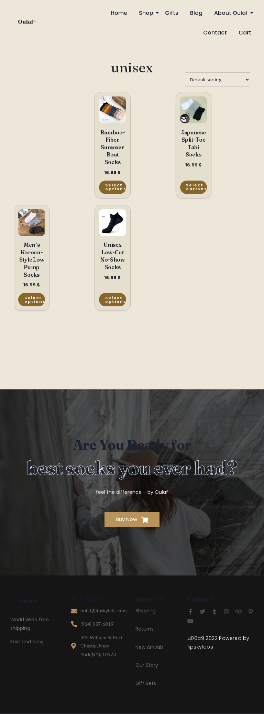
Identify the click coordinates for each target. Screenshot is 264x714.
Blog (196, 13)
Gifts (171, 13)
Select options (115, 187)
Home (119, 13)
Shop (146, 13)
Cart (245, 33)
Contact (215, 33)
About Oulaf (231, 13)
